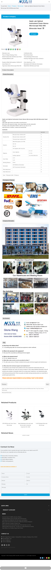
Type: (3, 65)
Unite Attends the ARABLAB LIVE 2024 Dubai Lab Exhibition (14, 520)
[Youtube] (47, 558)
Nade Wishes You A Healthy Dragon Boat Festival (12, 528)
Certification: (27, 53)
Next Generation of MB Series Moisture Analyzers (21, 521)
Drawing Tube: (27, 58)
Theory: (25, 56)
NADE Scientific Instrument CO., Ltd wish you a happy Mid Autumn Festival (18, 526)
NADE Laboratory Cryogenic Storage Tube (11, 523)
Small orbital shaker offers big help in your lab (21, 524)
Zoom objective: (27, 62)
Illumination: (27, 64)
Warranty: (4, 53)
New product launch (7, 521)
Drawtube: (4, 58)
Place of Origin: (5, 55)
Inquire (34, 34)
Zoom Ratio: (5, 64)
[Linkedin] (4, 545)
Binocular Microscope (6, 392)
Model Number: (5, 56)
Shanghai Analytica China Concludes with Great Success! (14, 518)
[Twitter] (6, 545)
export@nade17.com (7, 538)
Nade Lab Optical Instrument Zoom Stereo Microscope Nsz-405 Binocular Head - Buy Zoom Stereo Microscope (23, 389)
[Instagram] (9, 545)
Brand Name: (27, 55)
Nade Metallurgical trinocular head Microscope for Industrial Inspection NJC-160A (9, 425)
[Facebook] (2, 545)
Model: (25, 65)
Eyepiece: (4, 62)
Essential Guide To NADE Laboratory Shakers (11, 516)
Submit (25, 494)
